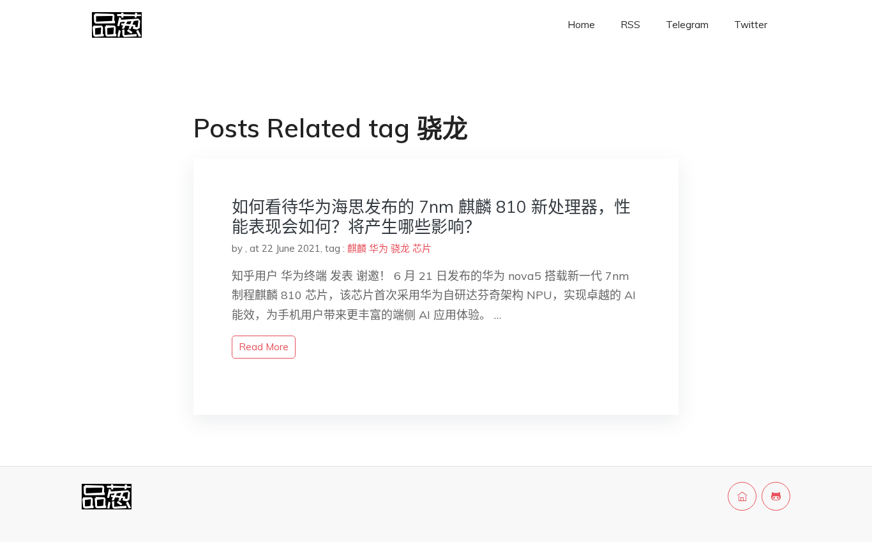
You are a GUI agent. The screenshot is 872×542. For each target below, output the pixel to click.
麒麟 (356, 248)
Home (581, 25)
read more (264, 347)
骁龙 (400, 248)
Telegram (687, 25)
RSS (630, 25)
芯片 (422, 248)
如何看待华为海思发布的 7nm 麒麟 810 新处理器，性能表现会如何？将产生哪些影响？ (431, 216)
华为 (378, 248)
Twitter (750, 25)
